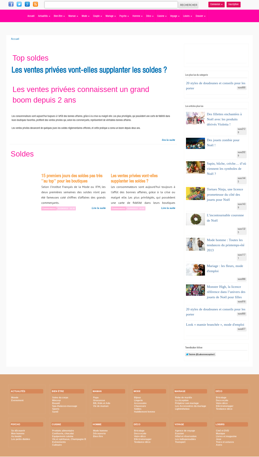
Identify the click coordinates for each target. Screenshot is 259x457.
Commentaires (49, 208)
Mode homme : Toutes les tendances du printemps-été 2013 (225, 245)
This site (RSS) (44, 6)
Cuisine (161, 16)
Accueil (31, 16)
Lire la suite (99, 208)
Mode (85, 16)
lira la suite (168, 140)
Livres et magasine (226, 436)
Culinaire (57, 445)
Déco (149, 16)
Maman (72, 16)
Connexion (215, 4)
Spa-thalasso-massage (64, 406)
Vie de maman (100, 406)
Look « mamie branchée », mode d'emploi (215, 324)
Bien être (58, 16)
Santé (55, 411)
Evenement (17, 400)
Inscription (233, 4)
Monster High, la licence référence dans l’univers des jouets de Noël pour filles (226, 292)
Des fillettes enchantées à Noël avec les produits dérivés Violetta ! (224, 119)
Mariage (110, 16)
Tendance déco (142, 442)
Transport (180, 442)
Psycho (123, 16)
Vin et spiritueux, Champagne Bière (71, 439)
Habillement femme (144, 411)
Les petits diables (20, 439)
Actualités (43, 16)
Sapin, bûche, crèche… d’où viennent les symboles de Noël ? (226, 169)
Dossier (200, 16)
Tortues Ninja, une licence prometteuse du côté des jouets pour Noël (225, 194)
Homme (137, 16)
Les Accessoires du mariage (190, 406)
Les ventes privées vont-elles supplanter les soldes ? (89, 71)
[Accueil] (13, 10)
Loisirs (186, 16)
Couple (96, 16)
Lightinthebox (182, 409)
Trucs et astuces (225, 442)
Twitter (27, 4)
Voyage (174, 16)
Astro (219, 445)
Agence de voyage (185, 430)
